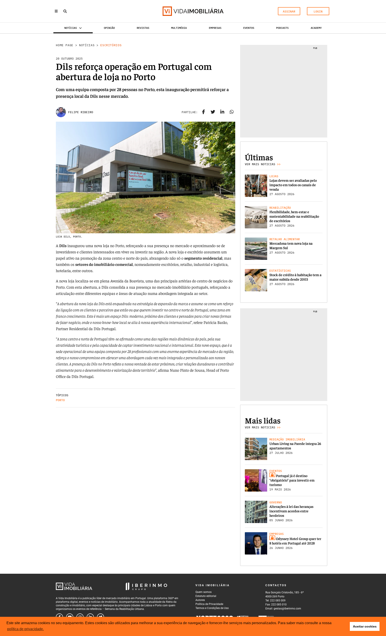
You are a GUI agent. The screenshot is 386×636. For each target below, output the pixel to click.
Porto (60, 400)
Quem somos (203, 592)
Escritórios (111, 45)
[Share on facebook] (203, 112)
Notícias (86, 45)
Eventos (248, 27)
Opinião (109, 27)
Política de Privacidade (209, 604)
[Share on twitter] (212, 112)
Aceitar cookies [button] (365, 626)
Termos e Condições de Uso (212, 608)
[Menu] (56, 11)
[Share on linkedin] (222, 112)
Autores (200, 600)
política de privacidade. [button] (25, 629)
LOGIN (318, 11)
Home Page (64, 45)
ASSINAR (289, 11)
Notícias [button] (70, 27)
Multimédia (179, 27)
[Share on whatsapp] (231, 112)
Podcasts (282, 27)
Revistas (143, 27)
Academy (316, 27)
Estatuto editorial (205, 596)
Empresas (215, 27)
